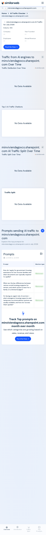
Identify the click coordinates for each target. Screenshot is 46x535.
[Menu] (42, 3)
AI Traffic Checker (17, 13)
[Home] (10, 3)
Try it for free (10, 47)
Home (4, 13)
